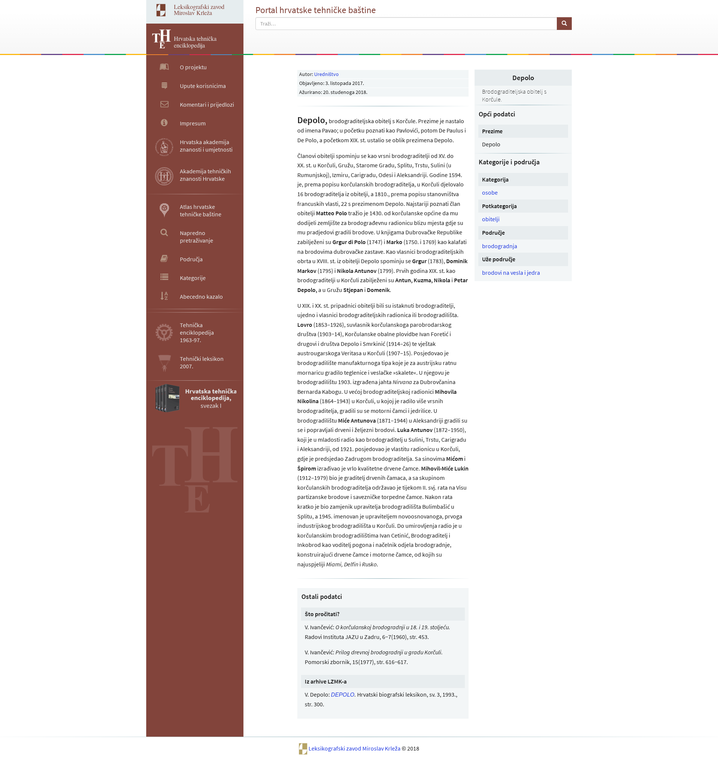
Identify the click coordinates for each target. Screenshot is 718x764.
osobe (490, 192)
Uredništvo (326, 74)
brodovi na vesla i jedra (511, 272)
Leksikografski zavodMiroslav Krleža (199, 9)
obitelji (491, 219)
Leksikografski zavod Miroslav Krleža (355, 748)
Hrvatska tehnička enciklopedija (195, 41)
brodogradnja (499, 246)
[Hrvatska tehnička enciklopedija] (158, 46)
